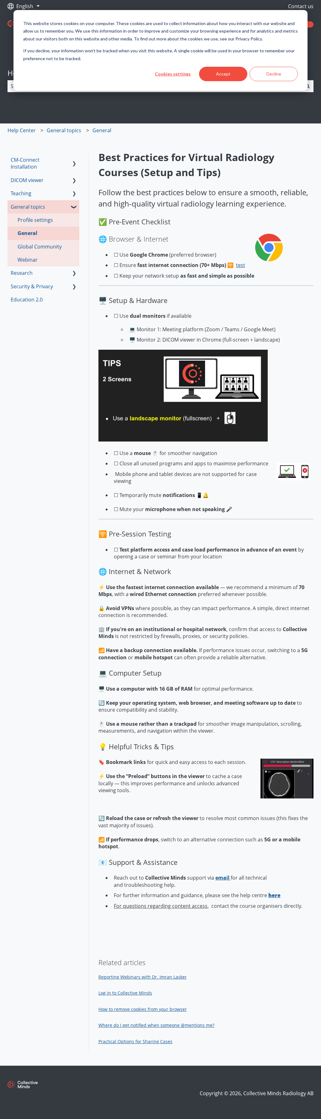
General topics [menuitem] (28, 206)
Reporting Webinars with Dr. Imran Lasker (142, 977)
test (240, 265)
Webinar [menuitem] (28, 259)
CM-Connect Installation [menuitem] (25, 163)
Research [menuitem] (22, 272)
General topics (64, 130)
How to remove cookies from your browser (142, 1009)
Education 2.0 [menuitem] (27, 299)
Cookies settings (173, 73)
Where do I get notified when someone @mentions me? (156, 1025)
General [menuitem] (27, 233)
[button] (74, 160)
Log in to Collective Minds (125, 993)
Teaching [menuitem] (21, 193)
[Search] (307, 86)
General (101, 130)
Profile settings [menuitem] (35, 220)
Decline (273, 73)
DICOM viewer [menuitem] (27, 180)
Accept (223, 73)
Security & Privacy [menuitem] (32, 286)
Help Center (22, 130)
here (274, 895)
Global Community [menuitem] (40, 246)
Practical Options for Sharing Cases (135, 1041)
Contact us (300, 6)
